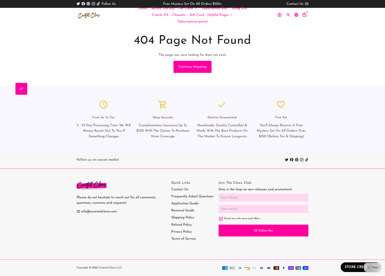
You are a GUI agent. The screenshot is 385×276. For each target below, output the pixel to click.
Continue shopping (192, 66)
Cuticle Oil (160, 15)
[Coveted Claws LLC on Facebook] (83, 4)
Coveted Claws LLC (110, 267)
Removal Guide (182, 210)
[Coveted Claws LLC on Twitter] (78, 4)
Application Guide (185, 203)
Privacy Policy (181, 231)
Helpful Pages (220, 15)
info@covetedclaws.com (97, 211)
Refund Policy (181, 224)
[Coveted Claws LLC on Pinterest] (88, 4)
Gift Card (197, 15)
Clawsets (178, 15)
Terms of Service (183, 238)
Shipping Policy (182, 217)
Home (142, 8)
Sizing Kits (239, 8)
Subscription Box (214, 8)
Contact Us (179, 189)
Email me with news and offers (242, 218)
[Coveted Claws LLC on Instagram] (93, 4)
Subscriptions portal (193, 21)
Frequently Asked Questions (192, 196)
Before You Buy (163, 8)
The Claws (188, 8)
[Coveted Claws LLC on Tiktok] (98, 4)
